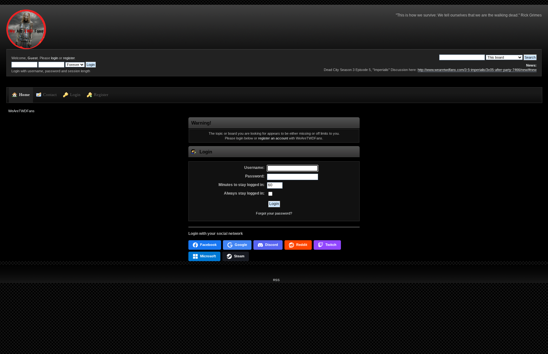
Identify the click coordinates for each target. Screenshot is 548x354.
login (54, 58)
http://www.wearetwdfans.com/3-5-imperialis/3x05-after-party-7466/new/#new (477, 70)
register (69, 58)
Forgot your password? (274, 213)
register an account (273, 138)
